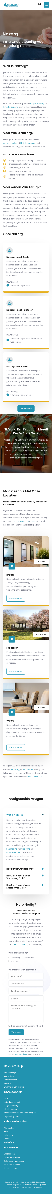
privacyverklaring (21, 1054)
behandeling (11, 848)
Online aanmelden (12, 1157)
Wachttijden (9, 1153)
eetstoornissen (13, 852)
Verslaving (15, 957)
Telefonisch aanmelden (14, 1161)
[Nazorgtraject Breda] (9, 250)
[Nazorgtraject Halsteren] (9, 303)
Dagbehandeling (11, 1105)
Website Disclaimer (30, 1185)
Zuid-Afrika (9, 1142)
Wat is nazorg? (14, 814)
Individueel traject (12, 1102)
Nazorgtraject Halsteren (19, 309)
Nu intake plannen (12, 1164)
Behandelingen (10, 1072)
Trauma (14, 961)
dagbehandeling (37, 103)
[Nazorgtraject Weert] (9, 360)
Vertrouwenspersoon (13, 1185)
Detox (7, 1098)
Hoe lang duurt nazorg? (19, 868)
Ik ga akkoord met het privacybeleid (27, 1025)
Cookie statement (11, 1182)
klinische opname (10, 106)
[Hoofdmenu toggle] (46, 5)
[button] (26, 815)
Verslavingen (9, 1076)
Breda (16, 521)
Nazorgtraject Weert (17, 366)
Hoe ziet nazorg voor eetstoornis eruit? (18, 886)
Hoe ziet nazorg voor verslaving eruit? (18, 877)
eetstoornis (28, 769)
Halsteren (24, 521)
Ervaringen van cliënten (14, 1086)
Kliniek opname (10, 1109)
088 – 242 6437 (35, 776)
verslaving (15, 769)
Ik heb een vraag (11, 1168)
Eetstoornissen (10, 1079)
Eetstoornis (28, 957)
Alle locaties (9, 1128)
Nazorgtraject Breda (17, 257)
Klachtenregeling (39, 1182)
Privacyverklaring (26, 1182)
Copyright (24, 1187)
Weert (34, 521)
